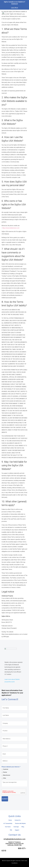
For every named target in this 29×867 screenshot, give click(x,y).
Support (17, 830)
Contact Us (18, 820)
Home (10, 820)
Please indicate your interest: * (11, 767)
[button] (26, 14)
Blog (23, 826)
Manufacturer (6, 775)
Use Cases (8, 826)
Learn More (14, 7)
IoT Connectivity (7, 823)
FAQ (11, 830)
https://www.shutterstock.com (10, 228)
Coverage (16, 826)
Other (4, 778)
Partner (5, 772)
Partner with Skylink (20, 823)
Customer (5, 769)
